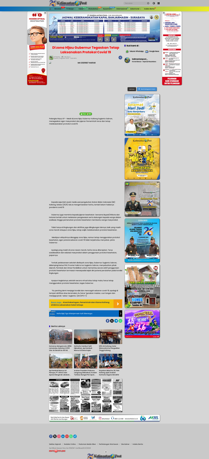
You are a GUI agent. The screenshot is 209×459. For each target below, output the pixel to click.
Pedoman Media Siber (87, 444)
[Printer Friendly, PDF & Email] (86, 114)
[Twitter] (112, 321)
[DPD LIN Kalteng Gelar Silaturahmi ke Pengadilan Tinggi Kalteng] (110, 336)
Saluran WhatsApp (137, 51)
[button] (148, 3)
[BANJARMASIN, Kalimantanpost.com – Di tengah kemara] (142, 75)
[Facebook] (108, 321)
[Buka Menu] (158, 3)
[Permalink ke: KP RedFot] (51, 58)
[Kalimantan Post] (68, 3)
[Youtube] (67, 436)
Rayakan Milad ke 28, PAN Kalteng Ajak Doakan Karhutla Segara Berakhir (109, 373)
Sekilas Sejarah (55, 444)
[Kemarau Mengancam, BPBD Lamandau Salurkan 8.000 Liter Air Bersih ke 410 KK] (60, 336)
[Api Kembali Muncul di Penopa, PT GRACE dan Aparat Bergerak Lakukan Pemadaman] (60, 361)
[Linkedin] (63, 436)
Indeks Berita (138, 444)
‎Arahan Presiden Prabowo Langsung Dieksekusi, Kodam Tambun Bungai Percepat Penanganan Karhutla (85, 373)
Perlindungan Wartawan (108, 444)
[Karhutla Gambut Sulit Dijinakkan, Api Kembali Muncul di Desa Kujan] (85, 336)
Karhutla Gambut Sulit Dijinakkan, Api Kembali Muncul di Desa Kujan (83, 348)
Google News (154, 51)
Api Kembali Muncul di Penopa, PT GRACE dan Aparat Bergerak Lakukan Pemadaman (59, 373)
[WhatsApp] (120, 321)
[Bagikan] (120, 57)
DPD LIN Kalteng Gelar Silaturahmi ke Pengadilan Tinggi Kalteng (109, 348)
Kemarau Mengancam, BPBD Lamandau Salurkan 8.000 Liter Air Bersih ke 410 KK (60, 348)
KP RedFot (57, 57)
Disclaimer (125, 444)
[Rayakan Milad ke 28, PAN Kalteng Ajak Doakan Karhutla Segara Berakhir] (110, 361)
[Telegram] (116, 321)
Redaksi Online (70, 444)
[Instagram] (59, 436)
